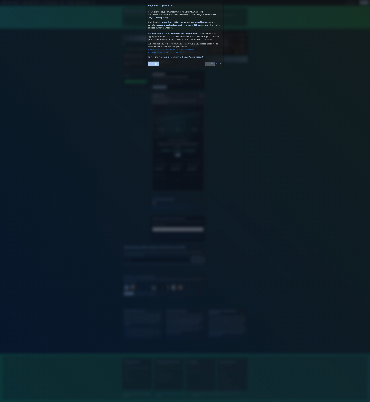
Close (210, 64)
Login (154, 63)
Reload (218, 64)
